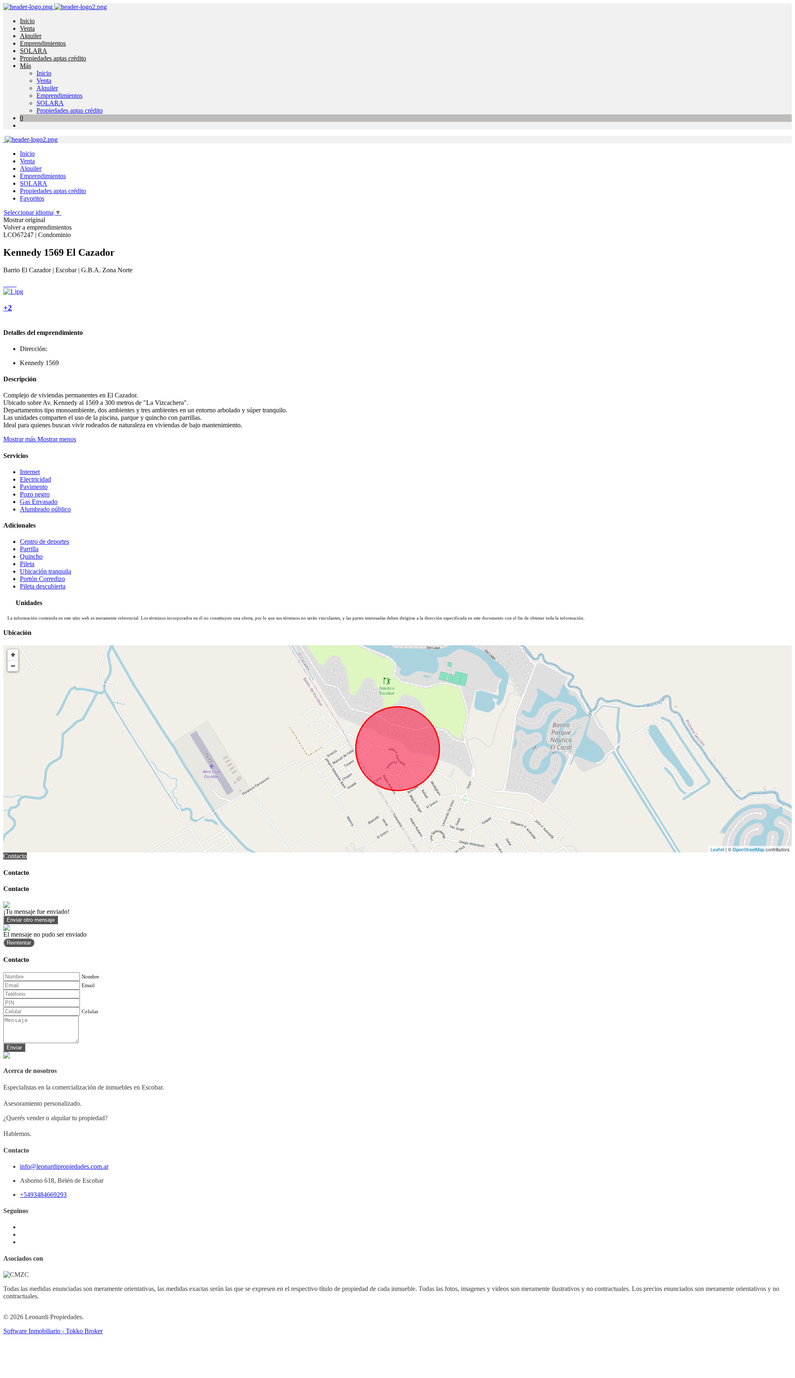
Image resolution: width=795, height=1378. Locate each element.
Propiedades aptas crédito (53, 58)
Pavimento (34, 486)
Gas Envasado (39, 501)
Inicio (27, 20)
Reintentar (19, 943)
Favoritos (32, 198)
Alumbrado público (45, 509)
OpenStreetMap (748, 849)
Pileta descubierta (42, 586)
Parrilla (29, 548)
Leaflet (717, 849)
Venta (27, 28)
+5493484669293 (43, 1194)
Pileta (27, 563)
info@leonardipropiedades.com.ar (64, 1166)
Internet (30, 471)
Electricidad (35, 479)
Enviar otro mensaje (31, 920)
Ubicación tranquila (45, 571)
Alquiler (30, 35)
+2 (7, 307)
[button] (39, 439)
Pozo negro (35, 494)
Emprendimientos (43, 43)
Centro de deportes (44, 541)
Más (25, 65)
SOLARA (33, 50)
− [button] (13, 665)
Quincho (31, 556)
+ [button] (13, 654)
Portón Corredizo (42, 578)
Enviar (14, 1047)
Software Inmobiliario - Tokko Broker (53, 1330)
